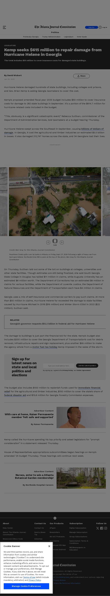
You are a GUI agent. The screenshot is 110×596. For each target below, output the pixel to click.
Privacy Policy (35, 580)
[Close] (49, 546)
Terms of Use (29, 577)
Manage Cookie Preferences (26, 586)
